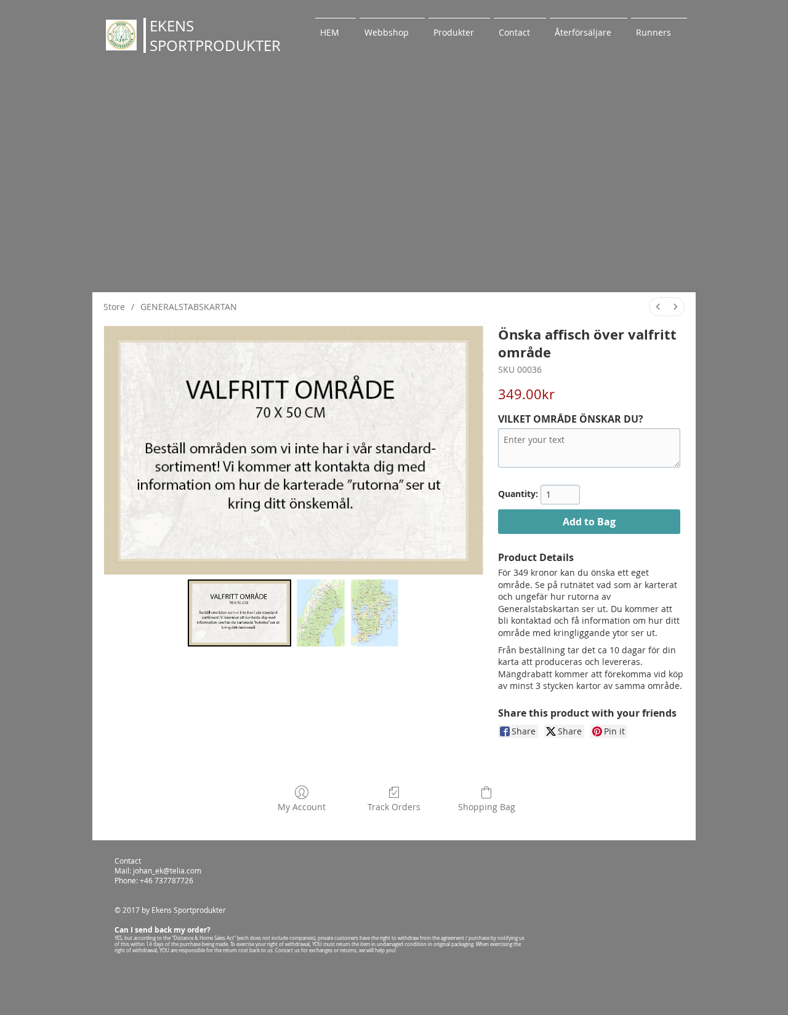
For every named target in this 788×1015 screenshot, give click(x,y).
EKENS (172, 26)
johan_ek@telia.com (167, 870)
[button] (459, 27)
